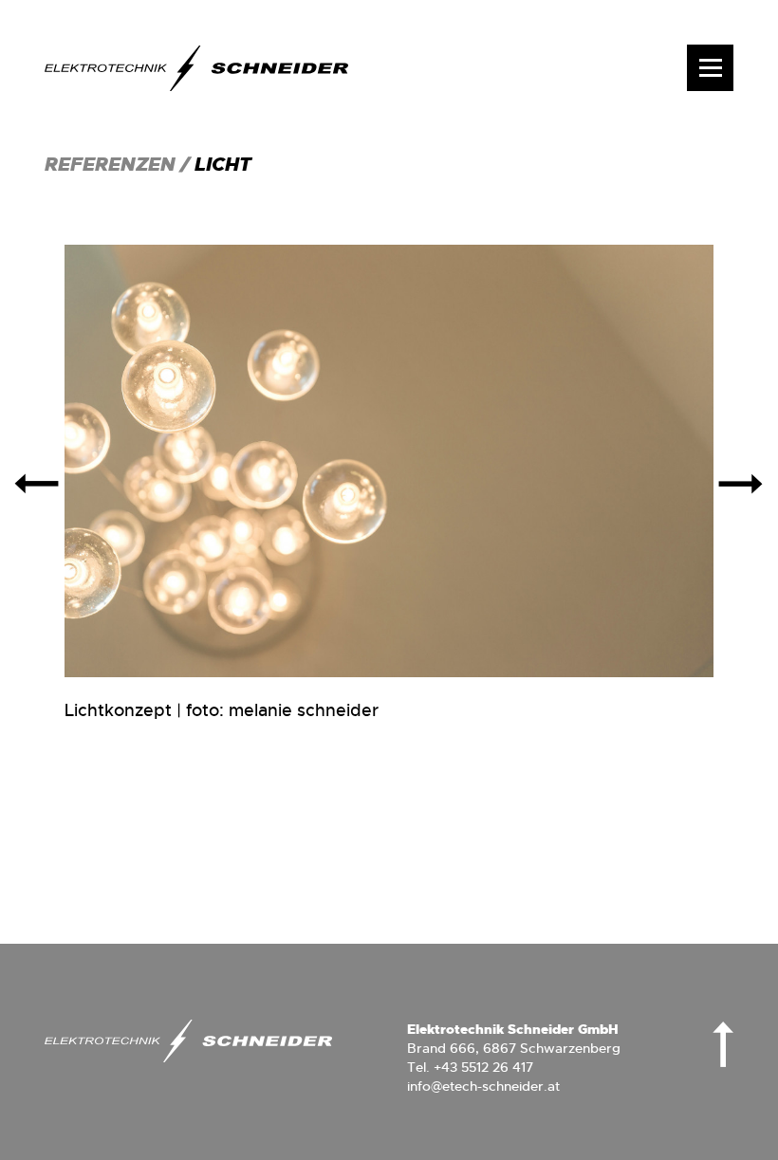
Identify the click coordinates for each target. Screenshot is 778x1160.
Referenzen (112, 164)
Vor (742, 483)
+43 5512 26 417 (483, 1067)
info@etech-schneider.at (483, 1086)
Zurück (38, 483)
